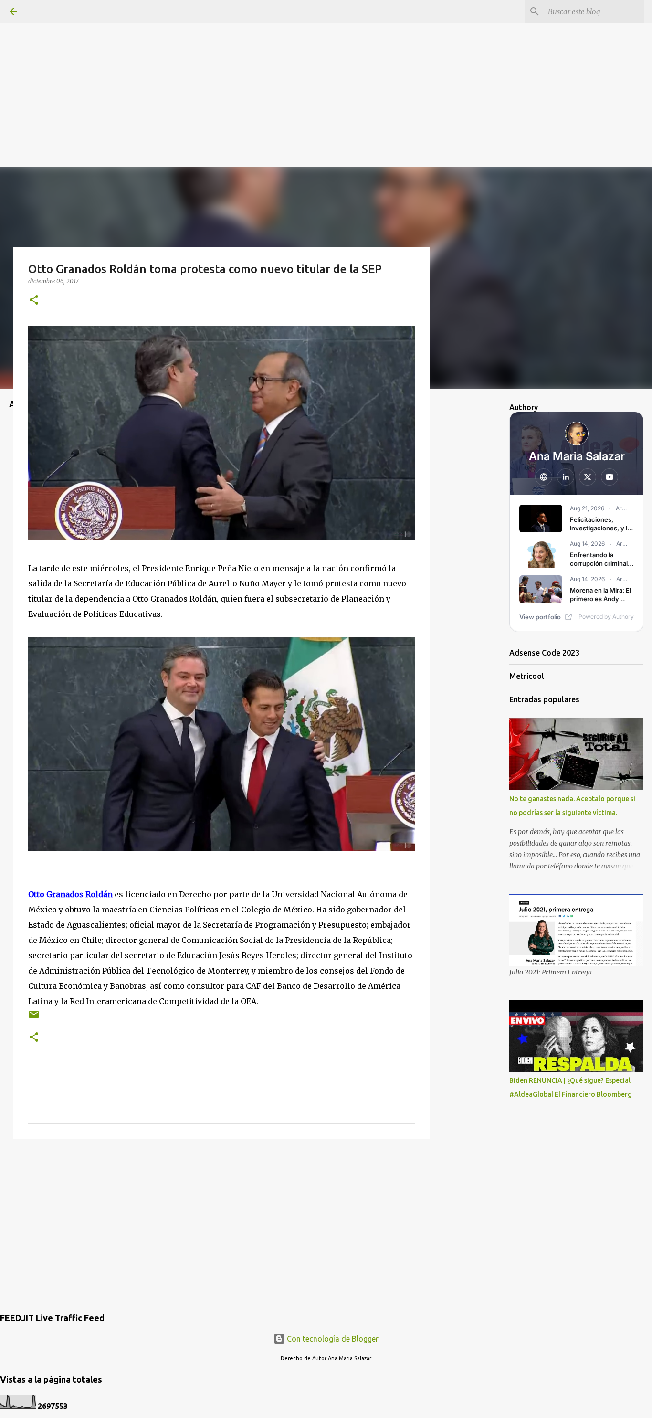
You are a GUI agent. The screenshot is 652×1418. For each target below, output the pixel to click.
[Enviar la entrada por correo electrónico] (34, 1018)
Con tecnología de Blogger (332, 1338)
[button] (34, 300)
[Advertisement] (326, 67)
